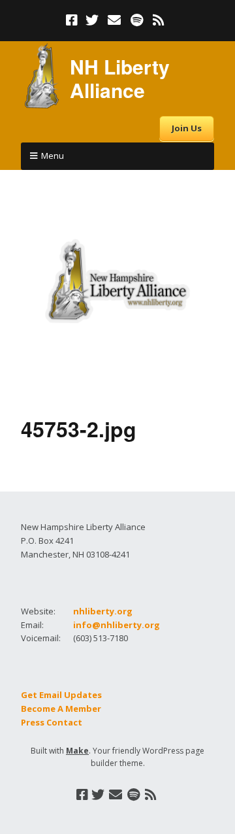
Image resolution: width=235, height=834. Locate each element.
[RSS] (159, 20)
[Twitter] (92, 20)
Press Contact (51, 722)
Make (77, 750)
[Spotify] (137, 20)
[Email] (114, 20)
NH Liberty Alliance (120, 78)
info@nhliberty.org (116, 625)
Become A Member (61, 708)
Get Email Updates (61, 695)
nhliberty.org (103, 611)
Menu (52, 155)
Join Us (187, 128)
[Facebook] (73, 20)
